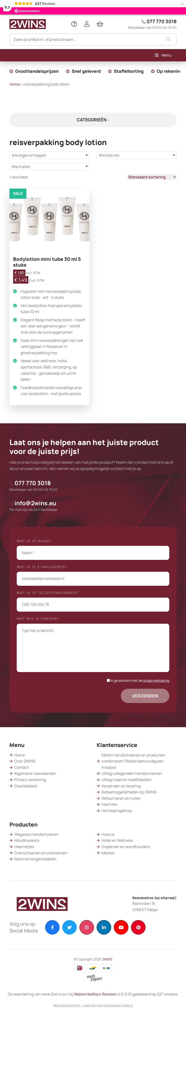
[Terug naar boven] (176, 1081)
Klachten (109, 804)
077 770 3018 (152, 24)
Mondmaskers (26, 840)
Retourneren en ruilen (121, 798)
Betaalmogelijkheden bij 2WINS (128, 792)
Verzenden (145, 696)
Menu (167, 55)
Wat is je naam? (36, 541)
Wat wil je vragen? (40, 618)
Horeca (107, 834)
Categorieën (92, 120)
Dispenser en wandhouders (125, 846)
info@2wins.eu (33, 505)
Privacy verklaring (30, 779)
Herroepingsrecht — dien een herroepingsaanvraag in (93, 1005)
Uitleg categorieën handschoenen (131, 773)
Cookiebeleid (25, 786)
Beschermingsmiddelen (35, 859)
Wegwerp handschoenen (36, 834)
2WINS (107, 959)
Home (14, 84)
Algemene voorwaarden (35, 773)
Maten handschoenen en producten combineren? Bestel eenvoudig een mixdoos (133, 761)
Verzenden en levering (121, 786)
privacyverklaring (156, 680)
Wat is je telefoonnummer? (50, 593)
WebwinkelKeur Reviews (95, 994)
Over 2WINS (24, 761)
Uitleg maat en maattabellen (126, 779)
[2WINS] (27, 23)
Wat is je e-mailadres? (44, 567)
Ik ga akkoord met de (140, 680)
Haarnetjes (24, 846)
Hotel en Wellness (117, 840)
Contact (21, 767)
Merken (108, 853)
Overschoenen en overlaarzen (41, 853)
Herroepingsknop (116, 810)
